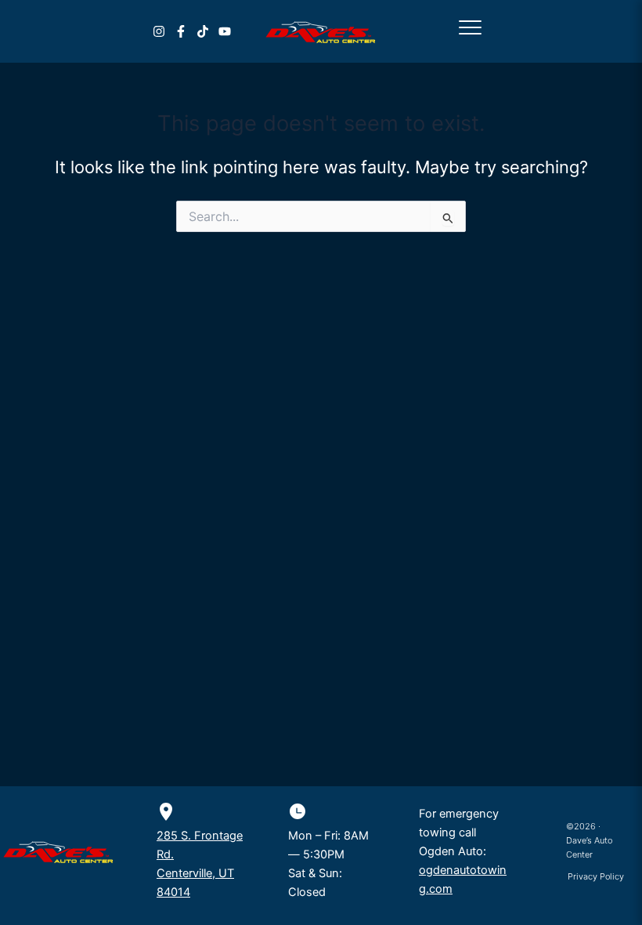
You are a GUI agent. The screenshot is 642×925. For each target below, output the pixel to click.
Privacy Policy (596, 876)
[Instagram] (159, 31)
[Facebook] (181, 31)
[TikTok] (203, 31)
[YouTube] (224, 31)
